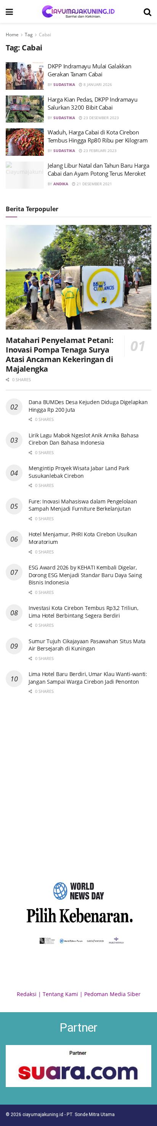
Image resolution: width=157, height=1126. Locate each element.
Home (12, 34)
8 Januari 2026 (97, 84)
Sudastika (64, 84)
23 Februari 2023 (99, 150)
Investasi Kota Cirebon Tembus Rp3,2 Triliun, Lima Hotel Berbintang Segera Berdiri (83, 611)
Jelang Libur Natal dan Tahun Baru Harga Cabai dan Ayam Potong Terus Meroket (98, 169)
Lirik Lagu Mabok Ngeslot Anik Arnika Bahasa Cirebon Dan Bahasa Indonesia (84, 439)
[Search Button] (147, 11)
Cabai (45, 34)
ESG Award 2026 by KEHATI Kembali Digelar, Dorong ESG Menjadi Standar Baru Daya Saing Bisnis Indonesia (85, 575)
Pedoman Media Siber (112, 994)
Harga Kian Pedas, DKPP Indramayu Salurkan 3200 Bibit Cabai (92, 103)
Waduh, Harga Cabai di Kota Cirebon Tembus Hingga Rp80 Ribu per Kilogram (97, 136)
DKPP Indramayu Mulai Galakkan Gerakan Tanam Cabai (89, 70)
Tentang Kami (60, 994)
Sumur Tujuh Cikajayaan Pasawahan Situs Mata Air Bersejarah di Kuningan (87, 644)
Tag (29, 34)
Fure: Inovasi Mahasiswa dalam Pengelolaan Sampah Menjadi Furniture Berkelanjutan (83, 505)
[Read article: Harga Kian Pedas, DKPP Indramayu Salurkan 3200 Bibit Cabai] (25, 109)
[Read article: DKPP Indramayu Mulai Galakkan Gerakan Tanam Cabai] (25, 76)
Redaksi (27, 994)
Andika (60, 183)
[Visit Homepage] (78, 11)
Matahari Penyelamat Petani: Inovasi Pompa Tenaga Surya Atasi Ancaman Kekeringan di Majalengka (59, 354)
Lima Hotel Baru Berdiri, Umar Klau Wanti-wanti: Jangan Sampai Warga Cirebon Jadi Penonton (88, 677)
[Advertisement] (78, 786)
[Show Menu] (9, 11)
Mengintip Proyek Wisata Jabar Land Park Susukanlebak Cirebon (79, 471)
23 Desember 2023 (100, 117)
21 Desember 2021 (93, 183)
